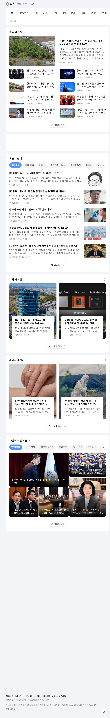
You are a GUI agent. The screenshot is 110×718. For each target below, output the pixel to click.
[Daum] (8, 4)
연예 (19, 4)
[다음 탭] (103, 165)
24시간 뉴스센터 (33, 696)
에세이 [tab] (89, 165)
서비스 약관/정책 (59, 696)
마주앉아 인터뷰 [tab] (58, 165)
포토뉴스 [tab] (92, 447)
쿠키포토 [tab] (63, 447)
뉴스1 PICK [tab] (30, 447)
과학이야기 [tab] (76, 165)
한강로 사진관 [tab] (47, 447)
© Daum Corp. (12, 709)
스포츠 (26, 4)
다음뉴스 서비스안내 (14, 696)
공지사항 (46, 696)
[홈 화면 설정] (104, 712)
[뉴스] (12, 4)
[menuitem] (12, 12)
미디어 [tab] (42, 165)
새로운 (59, 124)
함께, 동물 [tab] (29, 165)
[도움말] (105, 280)
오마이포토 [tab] (77, 447)
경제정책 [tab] (15, 165)
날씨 (32, 4)
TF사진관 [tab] (15, 447)
